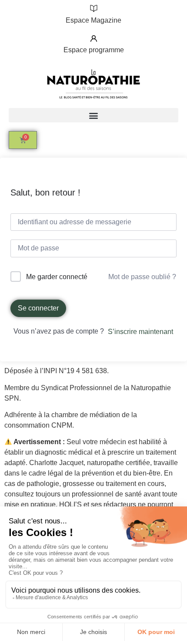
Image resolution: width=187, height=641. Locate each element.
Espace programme (93, 50)
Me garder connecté (56, 276)
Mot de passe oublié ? (142, 276)
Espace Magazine (93, 20)
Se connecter (38, 308)
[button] (93, 115)
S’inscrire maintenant (140, 331)
